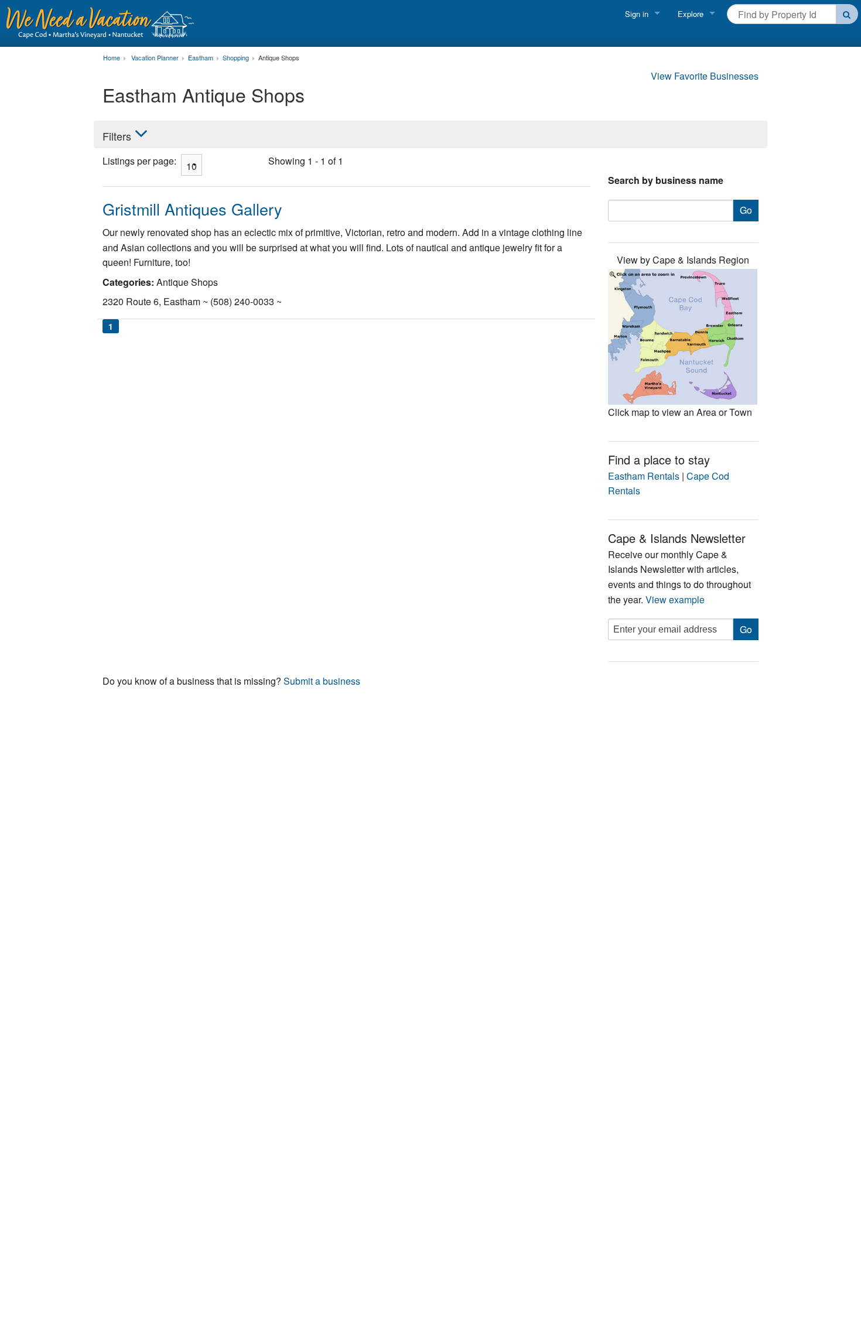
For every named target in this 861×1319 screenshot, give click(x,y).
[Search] (847, 14)
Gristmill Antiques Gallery (192, 208)
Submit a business (321, 681)
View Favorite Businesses (704, 76)
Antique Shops (278, 57)
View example (675, 599)
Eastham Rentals (643, 476)
